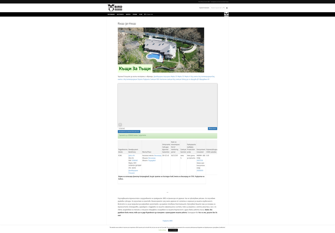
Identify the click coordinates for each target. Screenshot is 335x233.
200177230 (200, 160)
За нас (140, 14)
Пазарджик (152, 160)
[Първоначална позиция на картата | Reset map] (120, 124)
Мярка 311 (174, 76)
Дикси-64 (132, 155)
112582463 (135, 160)
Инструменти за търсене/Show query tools (129, 131)
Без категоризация (205, 76)
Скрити (140, 79)
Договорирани (158, 76)
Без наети (194, 76)
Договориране (133, 170)
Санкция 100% (154, 79)
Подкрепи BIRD (167, 221)
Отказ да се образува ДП (190, 79)
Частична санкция (166, 79)
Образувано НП (204, 79)
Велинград (157, 155)
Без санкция (177, 79)
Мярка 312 (181, 76)
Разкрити (146, 79)
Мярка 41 (187, 76)
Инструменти (120, 14)
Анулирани (166, 76)
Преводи (135, 14)
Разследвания (111, 14)
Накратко (128, 14)
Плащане (132, 173)
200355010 (200, 170)
